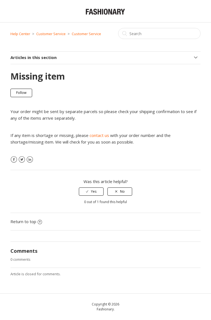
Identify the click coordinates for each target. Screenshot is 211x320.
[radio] (91, 191)
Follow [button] (21, 92)
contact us (99, 135)
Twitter (21, 159)
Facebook (13, 159)
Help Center (20, 33)
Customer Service (51, 33)
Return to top (23, 221)
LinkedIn (29, 159)
